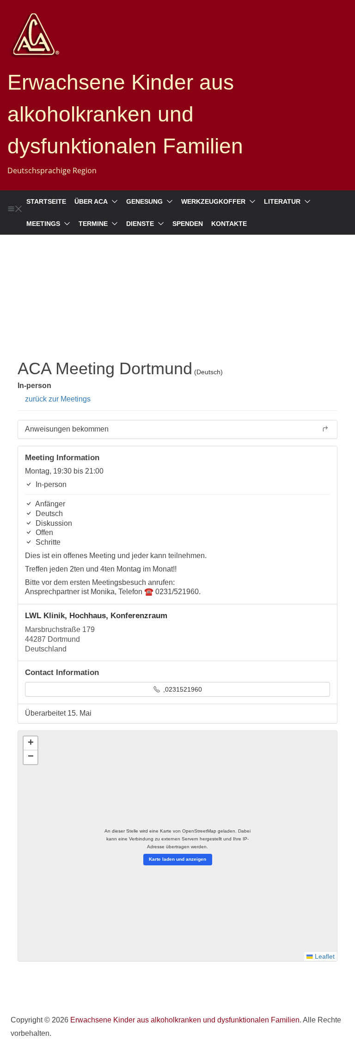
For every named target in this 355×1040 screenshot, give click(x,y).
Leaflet (324, 956)
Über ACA (91, 201)
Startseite (46, 201)
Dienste (140, 223)
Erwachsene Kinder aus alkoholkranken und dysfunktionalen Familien (125, 114)
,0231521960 (181, 689)
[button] (113, 201)
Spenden (187, 223)
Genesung (144, 201)
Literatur (282, 201)
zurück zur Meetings (57, 399)
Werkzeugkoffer (213, 201)
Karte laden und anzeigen (177, 859)
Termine (93, 223)
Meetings (43, 223)
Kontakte (229, 223)
